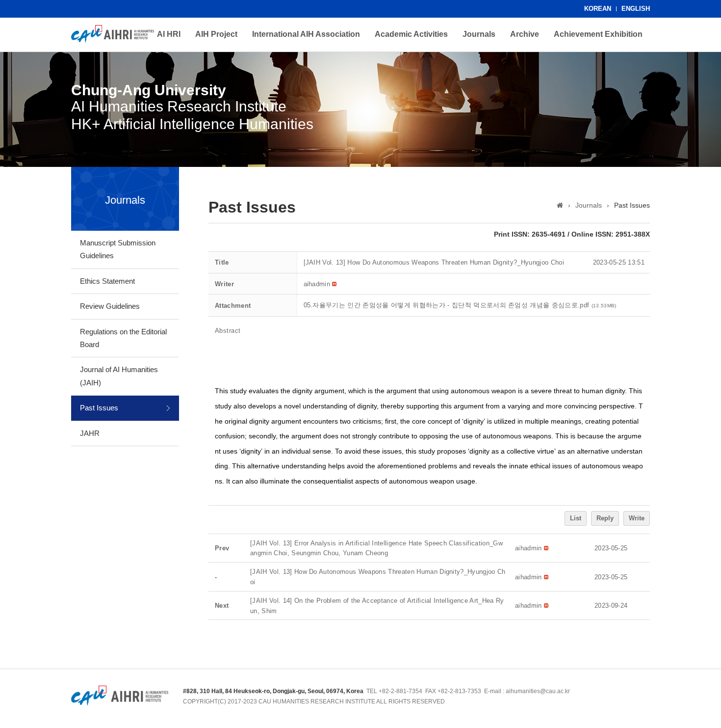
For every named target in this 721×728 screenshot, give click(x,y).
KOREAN (597, 8)
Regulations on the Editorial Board (123, 338)
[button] (317, 284)
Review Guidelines (110, 306)
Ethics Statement (107, 281)
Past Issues (99, 408)
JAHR (90, 433)
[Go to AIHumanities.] (560, 205)
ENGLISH (635, 8)
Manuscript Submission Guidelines (117, 249)
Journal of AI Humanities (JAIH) (119, 375)
